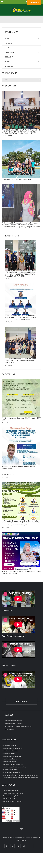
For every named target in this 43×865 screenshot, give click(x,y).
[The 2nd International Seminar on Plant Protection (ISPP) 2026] (21, 398)
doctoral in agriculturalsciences (12, 764)
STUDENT (8, 61)
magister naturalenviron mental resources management (20, 775)
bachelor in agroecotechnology (12, 748)
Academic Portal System (10, 790)
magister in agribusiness (10, 770)
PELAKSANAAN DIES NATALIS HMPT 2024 (16, 179)
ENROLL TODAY (21, 701)
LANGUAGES (9, 66)
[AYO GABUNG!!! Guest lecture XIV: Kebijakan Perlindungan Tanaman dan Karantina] (21, 551)
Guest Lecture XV (8, 474)
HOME (7, 38)
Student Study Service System (12, 801)
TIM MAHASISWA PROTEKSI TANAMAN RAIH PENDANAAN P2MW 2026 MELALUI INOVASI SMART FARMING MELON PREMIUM (20, 317)
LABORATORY (9, 52)
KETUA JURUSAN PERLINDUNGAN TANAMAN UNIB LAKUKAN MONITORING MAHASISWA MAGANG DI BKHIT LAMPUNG (20, 274)
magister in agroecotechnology (12, 772)
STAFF (7, 48)
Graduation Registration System (13, 793)
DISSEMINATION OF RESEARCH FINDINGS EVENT (18, 466)
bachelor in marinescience (11, 751)
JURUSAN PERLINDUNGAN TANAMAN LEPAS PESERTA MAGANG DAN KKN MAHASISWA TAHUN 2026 (20, 360)
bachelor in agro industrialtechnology (14, 767)
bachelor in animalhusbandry (12, 756)
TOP (21, 829)
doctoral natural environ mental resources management (20, 778)
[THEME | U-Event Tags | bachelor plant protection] (21, 10)
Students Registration (9, 798)
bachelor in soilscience (10, 761)
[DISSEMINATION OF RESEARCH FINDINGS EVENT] (21, 446)
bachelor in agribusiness (10, 759)
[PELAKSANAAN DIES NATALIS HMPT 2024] (21, 159)
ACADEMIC (8, 43)
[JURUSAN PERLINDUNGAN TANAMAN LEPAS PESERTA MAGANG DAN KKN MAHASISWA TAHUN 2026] (20, 342)
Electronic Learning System (11, 796)
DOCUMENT (9, 57)
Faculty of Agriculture (9, 745)
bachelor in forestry (9, 753)
